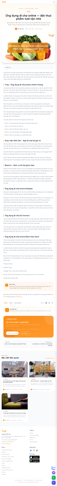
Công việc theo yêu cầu (7, 470)
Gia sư (3, 463)
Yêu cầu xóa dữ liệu (38, 480)
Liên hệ (31, 439)
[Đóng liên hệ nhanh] (54, 483)
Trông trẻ (4, 452)
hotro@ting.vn (18, 296)
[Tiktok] (37, 450)
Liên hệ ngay (24, 333)
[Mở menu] (54, 2)
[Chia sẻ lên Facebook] (46, 303)
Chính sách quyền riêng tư (29, 480)
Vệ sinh (36, 8)
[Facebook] (31, 450)
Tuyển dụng (32, 437)
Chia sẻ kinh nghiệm (29, 8)
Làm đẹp (4, 474)
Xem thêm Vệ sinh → (50, 358)
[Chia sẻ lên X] (49, 303)
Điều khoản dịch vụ (18, 480)
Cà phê (3, 472)
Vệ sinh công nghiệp (6, 458)
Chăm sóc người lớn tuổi (7, 461)
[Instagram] (34, 450)
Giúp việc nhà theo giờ (7, 450)
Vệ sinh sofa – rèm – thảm (8, 456)
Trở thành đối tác (33, 442)
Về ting (31, 433)
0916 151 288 (10, 441)
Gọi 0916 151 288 (13, 333)
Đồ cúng (3, 465)
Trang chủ (21, 8)
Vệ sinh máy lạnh (5, 454)
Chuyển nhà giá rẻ (6, 467)
